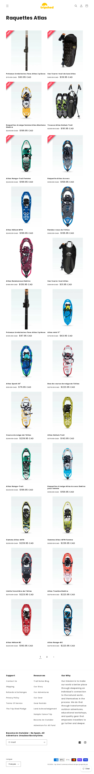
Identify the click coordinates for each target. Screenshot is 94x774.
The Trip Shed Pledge (16, 709)
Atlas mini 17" (53, 332)
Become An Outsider (43, 720)
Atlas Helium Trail (56, 435)
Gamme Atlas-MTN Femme (60, 540)
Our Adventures (41, 692)
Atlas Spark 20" (13, 384)
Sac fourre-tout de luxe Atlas (61, 74)
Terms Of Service (14, 703)
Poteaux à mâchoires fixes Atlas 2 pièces (26, 74)
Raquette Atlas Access (58, 179)
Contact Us (11, 681)
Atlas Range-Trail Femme (18, 179)
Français (12, 764)
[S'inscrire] (44, 742)
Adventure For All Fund (44, 725)
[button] (7, 6)
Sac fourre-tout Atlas (57, 281)
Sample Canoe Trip (43, 714)
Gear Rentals (40, 703)
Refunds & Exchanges (16, 692)
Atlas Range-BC (55, 643)
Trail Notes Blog (41, 681)
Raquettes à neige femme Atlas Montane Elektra (26, 126)
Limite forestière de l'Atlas (19, 591)
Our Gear (38, 698)
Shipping (10, 686)
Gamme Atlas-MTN (15, 540)
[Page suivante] (53, 657)
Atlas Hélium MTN (14, 230)
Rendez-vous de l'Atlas (58, 230)
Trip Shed (57, 764)
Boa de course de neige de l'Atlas (63, 384)
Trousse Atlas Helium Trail (60, 125)
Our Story (38, 686)
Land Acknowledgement (45, 709)
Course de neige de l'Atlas (18, 435)
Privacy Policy (12, 698)
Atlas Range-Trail (14, 486)
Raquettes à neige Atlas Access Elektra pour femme (66, 487)
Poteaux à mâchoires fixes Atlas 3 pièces (26, 332)
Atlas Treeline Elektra (57, 591)
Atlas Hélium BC (13, 643)
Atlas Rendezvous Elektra (18, 281)
